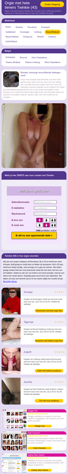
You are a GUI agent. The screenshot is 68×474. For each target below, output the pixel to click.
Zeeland (52, 37)
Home (8, 27)
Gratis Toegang (52, 4)
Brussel (23, 57)
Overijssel (27, 37)
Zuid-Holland (11, 41)
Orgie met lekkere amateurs (49, 371)
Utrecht (40, 37)
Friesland (45, 27)
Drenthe (19, 27)
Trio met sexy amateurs (49, 401)
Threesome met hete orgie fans (49, 311)
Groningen (24, 32)
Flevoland (32, 27)
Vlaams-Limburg (32, 62)
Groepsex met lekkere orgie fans (49, 341)
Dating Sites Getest (39, 470)
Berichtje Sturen (10, 281)
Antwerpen (10, 57)
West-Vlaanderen (52, 62)
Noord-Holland (12, 37)
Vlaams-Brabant (13, 62)
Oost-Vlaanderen (39, 57)
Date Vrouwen (40, 448)
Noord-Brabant (52, 32)
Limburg (37, 32)
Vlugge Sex (40, 426)
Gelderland (10, 32)
